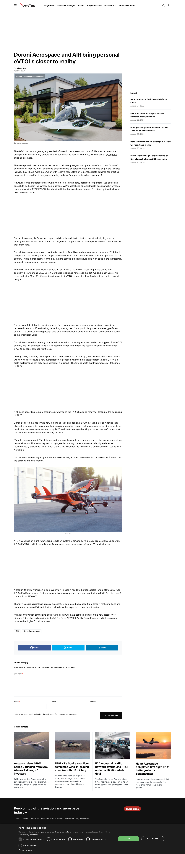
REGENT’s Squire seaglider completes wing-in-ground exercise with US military (72, 767)
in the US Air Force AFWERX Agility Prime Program (73, 618)
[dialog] (92, 839)
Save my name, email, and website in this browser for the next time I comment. (46, 714)
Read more (34, 834)
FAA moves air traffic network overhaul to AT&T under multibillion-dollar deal (111, 768)
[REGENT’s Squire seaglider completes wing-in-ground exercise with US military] (72, 745)
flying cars (111, 154)
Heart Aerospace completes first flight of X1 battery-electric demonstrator (152, 768)
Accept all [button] (129, 839)
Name (17, 702)
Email (54, 702)
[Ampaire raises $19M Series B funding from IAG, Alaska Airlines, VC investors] (31, 745)
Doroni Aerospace (32, 631)
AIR (17, 631)
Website (93, 702)
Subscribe (132, 808)
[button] (15, 5)
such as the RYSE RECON (33, 189)
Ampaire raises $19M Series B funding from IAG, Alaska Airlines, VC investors (31, 768)
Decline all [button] (152, 839)
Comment (18, 674)
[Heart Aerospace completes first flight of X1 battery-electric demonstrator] (153, 745)
